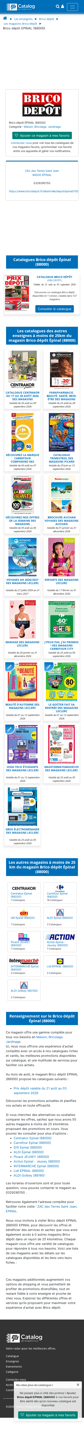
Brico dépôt (46, 19)
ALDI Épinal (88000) (60, 917)
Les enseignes (23, 19)
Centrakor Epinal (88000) (21, 895)
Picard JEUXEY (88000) (20, 943)
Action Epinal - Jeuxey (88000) (57, 943)
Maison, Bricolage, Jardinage (42, 126)
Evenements (14, 1366)
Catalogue (12, 1356)
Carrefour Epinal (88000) (57, 895)
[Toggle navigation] (72, 7)
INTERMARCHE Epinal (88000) (24, 968)
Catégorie (12, 1372)
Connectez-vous (21, 142)
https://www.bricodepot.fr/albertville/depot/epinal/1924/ (45, 191)
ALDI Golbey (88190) (24, 990)
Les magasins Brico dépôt (20, 23)
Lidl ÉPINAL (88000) (60, 966)
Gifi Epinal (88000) (23, 917)
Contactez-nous (16, 1379)
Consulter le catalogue (54, 309)
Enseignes (12, 1361)
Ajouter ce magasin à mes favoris (50, 1415)
